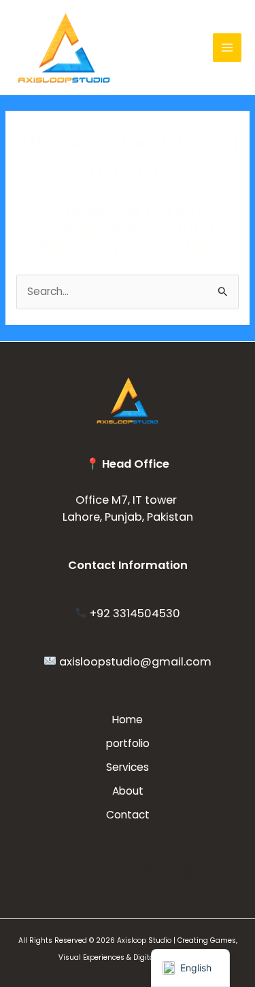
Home (127, 719)
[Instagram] (187, 869)
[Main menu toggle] (227, 47)
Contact (128, 815)
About (127, 791)
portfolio (128, 743)
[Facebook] (147, 869)
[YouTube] (108, 869)
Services (127, 767)
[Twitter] (69, 869)
